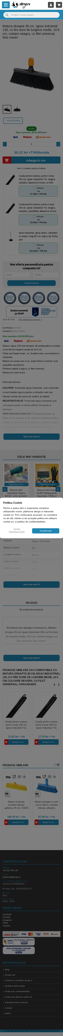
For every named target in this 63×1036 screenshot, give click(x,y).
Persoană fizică (23, 537)
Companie (43, 537)
